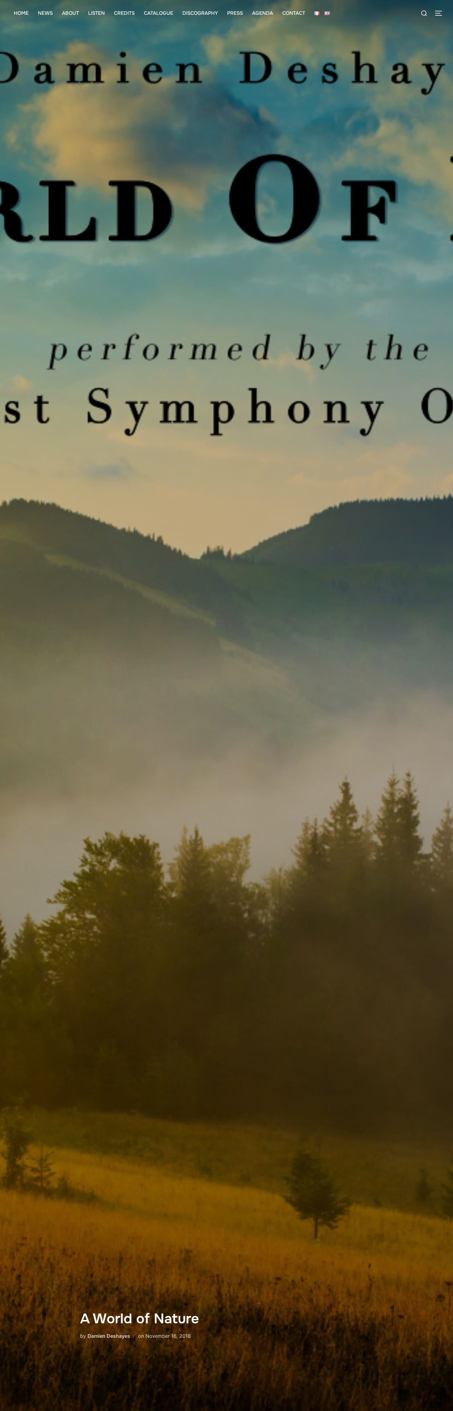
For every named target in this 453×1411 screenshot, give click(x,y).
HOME (21, 13)
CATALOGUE (158, 13)
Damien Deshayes (109, 1336)
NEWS (45, 13)
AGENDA (262, 13)
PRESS (235, 13)
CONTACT (293, 13)
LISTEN (96, 13)
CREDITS (124, 13)
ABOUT (70, 13)
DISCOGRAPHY (200, 13)
